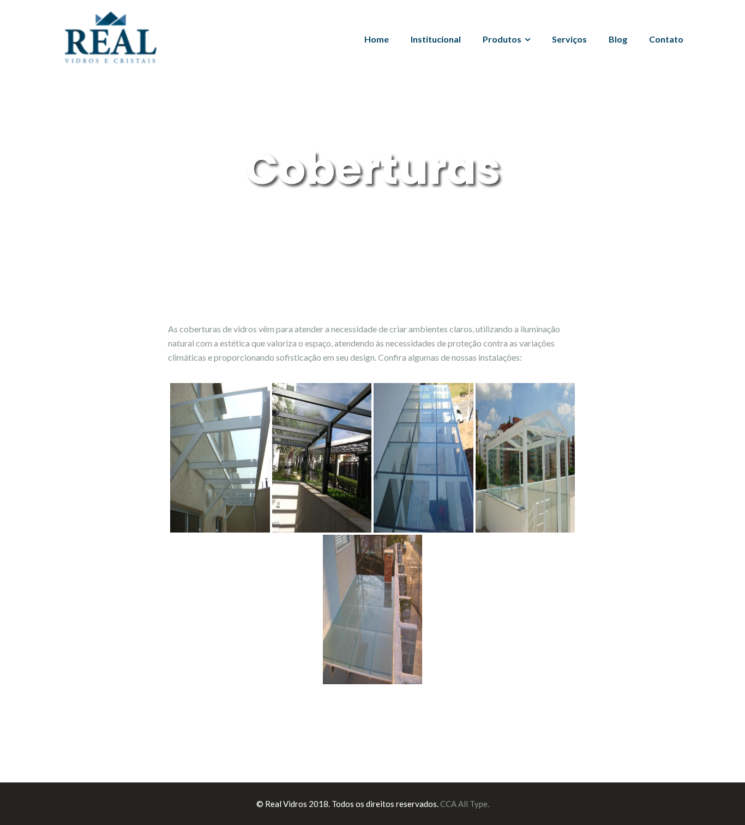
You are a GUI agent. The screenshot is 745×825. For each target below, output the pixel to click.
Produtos (502, 39)
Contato (666, 39)
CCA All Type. (464, 804)
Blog (618, 39)
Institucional (436, 39)
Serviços (569, 39)
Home (376, 39)
